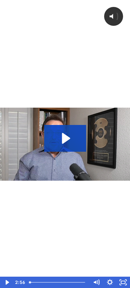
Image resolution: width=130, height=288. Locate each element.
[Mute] (96, 282)
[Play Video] (7, 282)
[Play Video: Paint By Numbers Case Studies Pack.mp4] (65, 138)
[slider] (58, 282)
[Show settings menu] (110, 282)
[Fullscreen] (123, 282)
